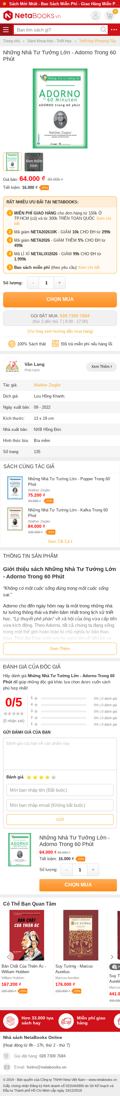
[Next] (111, 957)
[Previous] (8, 957)
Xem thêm (100, 367)
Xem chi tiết (89, 267)
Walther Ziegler (47, 385)
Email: (40, 1067)
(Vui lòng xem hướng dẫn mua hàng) (60, 331)
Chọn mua (60, 299)
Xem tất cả (59, 541)
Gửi (60, 819)
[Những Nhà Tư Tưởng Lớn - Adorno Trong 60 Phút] (60, 147)
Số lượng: (12, 283)
